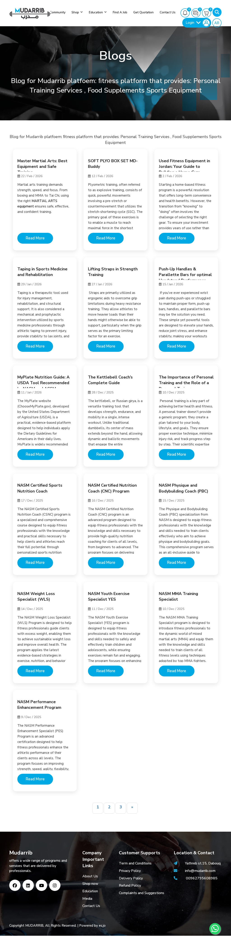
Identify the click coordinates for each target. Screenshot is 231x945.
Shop (75, 12)
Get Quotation (143, 12)
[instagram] (54, 885)
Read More (35, 238)
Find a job (120, 12)
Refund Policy (130, 885)
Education (96, 12)
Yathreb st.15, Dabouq (203, 863)
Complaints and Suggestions (141, 892)
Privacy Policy (130, 870)
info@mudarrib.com (199, 870)
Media (87, 898)
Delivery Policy (131, 878)
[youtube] (41, 885)
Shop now (90, 883)
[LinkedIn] (28, 885)
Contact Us (91, 905)
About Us (90, 876)
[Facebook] (15, 885)
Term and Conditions (135, 863)
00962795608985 (201, 878)
